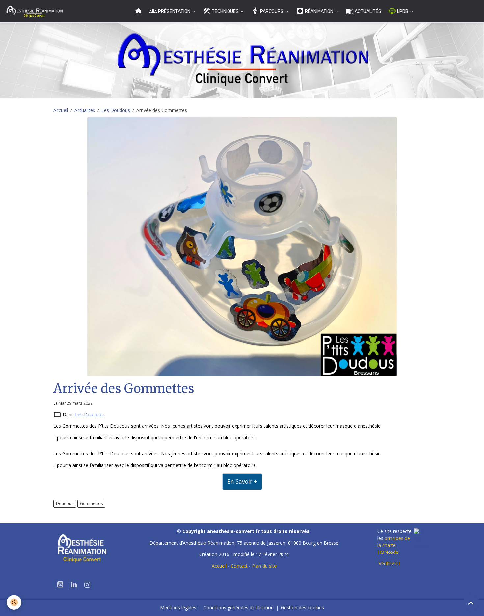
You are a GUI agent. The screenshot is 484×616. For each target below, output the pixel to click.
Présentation (174, 11)
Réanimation (319, 11)
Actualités (367, 11)
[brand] (35, 11)
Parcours (271, 11)
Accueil (60, 110)
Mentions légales (178, 607)
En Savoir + (242, 481)
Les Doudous (115, 110)
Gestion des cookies (302, 607)
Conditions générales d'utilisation (238, 607)
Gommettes (91, 503)
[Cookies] (14, 602)
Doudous (64, 503)
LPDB (402, 11)
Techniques (225, 11)
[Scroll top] (471, 603)
